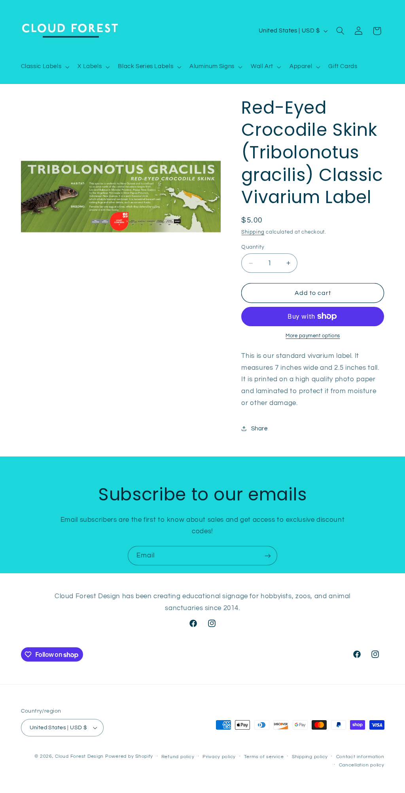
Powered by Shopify (129, 756)
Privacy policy (219, 757)
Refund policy (178, 757)
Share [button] (259, 429)
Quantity (252, 247)
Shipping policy (310, 757)
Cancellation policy (361, 765)
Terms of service (264, 757)
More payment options (313, 335)
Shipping (252, 232)
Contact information (360, 757)
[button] (44, 67)
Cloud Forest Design (79, 756)
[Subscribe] (268, 555)
